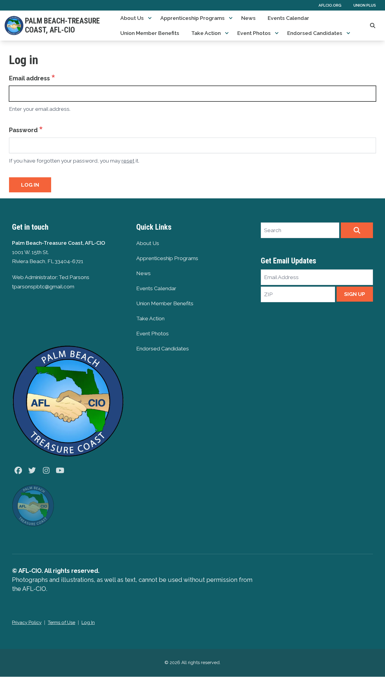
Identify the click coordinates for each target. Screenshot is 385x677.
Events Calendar (288, 18)
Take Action (206, 33)
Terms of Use (61, 622)
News (248, 18)
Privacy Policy (27, 622)
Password (23, 130)
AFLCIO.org (330, 5)
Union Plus (364, 5)
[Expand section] (150, 18)
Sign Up (354, 294)
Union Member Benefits (149, 33)
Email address (29, 78)
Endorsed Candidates (314, 33)
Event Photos (254, 33)
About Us (132, 18)
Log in (30, 185)
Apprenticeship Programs (192, 18)
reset (128, 161)
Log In (88, 622)
